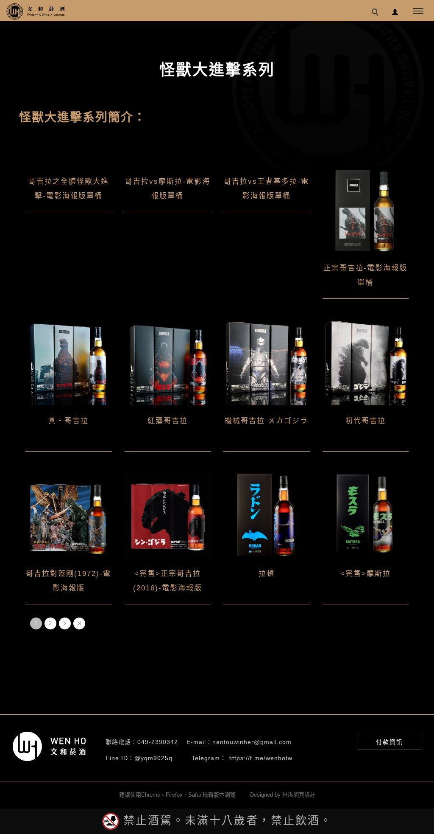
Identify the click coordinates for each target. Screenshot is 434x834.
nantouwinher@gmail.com (252, 742)
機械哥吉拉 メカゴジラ (266, 421)
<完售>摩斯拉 (365, 574)
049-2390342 (157, 742)
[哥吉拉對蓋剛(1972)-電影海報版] (68, 514)
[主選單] (418, 11)
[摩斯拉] (366, 514)
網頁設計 (304, 795)
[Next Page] (65, 623)
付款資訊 (389, 742)
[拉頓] (266, 514)
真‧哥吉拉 (68, 421)
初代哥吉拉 (365, 421)
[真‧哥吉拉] (68, 361)
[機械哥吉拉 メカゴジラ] (266, 361)
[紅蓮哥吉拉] (168, 361)
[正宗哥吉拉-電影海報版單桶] (366, 208)
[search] (376, 13)
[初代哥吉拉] (366, 361)
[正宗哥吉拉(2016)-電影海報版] (168, 514)
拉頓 (267, 574)
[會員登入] (395, 11)
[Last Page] (79, 623)
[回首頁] (36, 11)
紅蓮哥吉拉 (167, 421)
